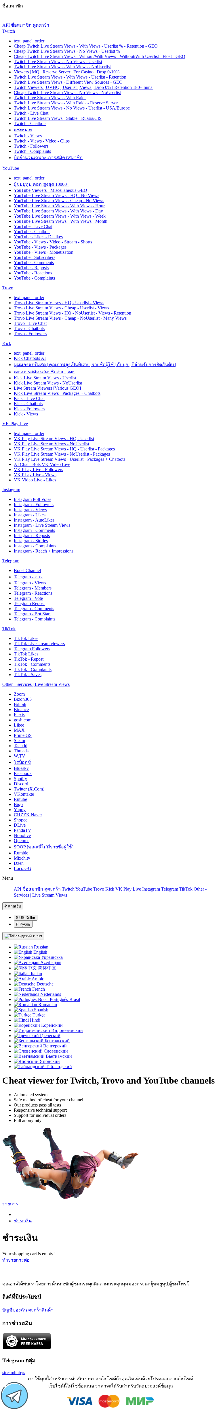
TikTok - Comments (32, 664)
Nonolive (22, 835)
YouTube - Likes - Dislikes (38, 236)
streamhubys (13, 1372)
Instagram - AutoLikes (34, 520)
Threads (21, 750)
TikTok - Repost (28, 659)
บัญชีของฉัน (14, 1309)
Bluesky (21, 768)
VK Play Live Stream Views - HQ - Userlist (54, 438)
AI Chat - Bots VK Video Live (42, 464)
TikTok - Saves (27, 674)
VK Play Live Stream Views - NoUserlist (51, 443)
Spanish (40, 1009)
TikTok (9, 628)
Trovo (7, 287)
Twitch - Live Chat (31, 113)
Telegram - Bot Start (32, 613)
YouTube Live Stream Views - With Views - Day (58, 210)
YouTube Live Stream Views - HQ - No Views (56, 195)
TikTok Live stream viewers (39, 643)
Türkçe (38, 1014)
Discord (21, 783)
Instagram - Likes (29, 514)
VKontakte (24, 794)
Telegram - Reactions (33, 593)
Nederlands (50, 994)
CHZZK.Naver (28, 814)
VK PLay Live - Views (35, 474)
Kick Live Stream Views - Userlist (45, 377)
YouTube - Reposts (31, 267)
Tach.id (20, 745)
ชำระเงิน (23, 1220)
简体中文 (46, 967)
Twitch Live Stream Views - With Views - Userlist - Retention (70, 77)
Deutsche (44, 983)
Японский (49, 1061)
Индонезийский (66, 1030)
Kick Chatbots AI (30, 358)
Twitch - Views (28, 135)
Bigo (18, 804)
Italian (36, 973)
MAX (19, 730)
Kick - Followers (29, 408)
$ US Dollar (25, 918)
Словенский (55, 1051)
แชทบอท (23, 129)
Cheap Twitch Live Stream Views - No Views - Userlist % (67, 51)
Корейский (51, 1025)
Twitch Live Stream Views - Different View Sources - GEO (68, 82)
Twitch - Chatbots (30, 123)
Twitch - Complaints (32, 151)
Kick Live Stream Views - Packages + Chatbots (57, 393)
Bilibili (20, 704)
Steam (19, 740)
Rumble (21, 852)
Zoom (19, 694)
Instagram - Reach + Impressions (43, 551)
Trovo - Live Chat (30, 323)
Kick (6, 343)
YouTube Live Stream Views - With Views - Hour (59, 205)
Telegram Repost (29, 603)
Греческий (49, 1035)
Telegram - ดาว (28, 576)
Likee (19, 725)
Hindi (34, 1020)
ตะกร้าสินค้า (41, 1309)
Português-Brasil (64, 999)
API (6, 25)
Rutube (20, 799)
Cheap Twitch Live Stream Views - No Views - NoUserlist (67, 92)
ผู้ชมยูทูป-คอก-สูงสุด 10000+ (41, 184)
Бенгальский (56, 1040)
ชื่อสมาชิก (21, 25)
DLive (20, 825)
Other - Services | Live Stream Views (36, 684)
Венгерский (54, 1045)
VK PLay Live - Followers (38, 469)
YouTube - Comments (34, 262)
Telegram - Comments (34, 608)
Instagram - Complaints (35, 545)
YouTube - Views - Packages (40, 247)
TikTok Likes (26, 638)
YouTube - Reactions (33, 272)
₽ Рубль (23, 924)
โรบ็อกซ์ (22, 762)
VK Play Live (15, 423)
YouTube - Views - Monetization (43, 252)
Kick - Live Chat (29, 398)
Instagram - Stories (31, 540)
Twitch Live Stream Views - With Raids (50, 97)
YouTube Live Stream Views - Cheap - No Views (59, 200)
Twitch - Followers (31, 146)
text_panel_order (29, 40)
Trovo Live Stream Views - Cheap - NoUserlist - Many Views (70, 318)
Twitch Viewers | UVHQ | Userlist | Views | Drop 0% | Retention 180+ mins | (84, 87)
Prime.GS (23, 735)
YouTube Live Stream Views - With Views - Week (60, 216)
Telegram (10, 560)
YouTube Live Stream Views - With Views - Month (60, 221)
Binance (21, 709)
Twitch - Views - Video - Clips (42, 140)
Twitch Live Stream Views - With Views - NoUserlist (62, 66)
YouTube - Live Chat (33, 226)
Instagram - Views (30, 509)
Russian (40, 946)
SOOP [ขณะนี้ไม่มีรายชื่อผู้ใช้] (43, 846)
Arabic (37, 978)
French (38, 989)
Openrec (21, 840)
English (39, 952)
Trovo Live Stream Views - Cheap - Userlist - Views (61, 307)
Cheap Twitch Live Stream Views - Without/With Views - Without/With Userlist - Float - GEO (99, 56)
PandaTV (22, 830)
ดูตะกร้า (41, 25)
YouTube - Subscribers (34, 257)
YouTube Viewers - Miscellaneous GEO (50, 190)
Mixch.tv (22, 858)
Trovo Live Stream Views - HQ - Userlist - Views (59, 302)
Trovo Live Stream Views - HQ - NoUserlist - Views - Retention (72, 313)
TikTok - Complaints (33, 669)
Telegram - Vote (28, 598)
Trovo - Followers (30, 333)
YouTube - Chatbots (32, 231)
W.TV (19, 756)
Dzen (19, 863)
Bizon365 (23, 699)
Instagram (11, 489)
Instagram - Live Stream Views (42, 525)
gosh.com (22, 719)
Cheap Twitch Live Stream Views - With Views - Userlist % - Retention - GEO (86, 46)
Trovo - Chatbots (29, 328)
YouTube (10, 168)
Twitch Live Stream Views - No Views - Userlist (58, 61)
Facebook (23, 773)
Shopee (20, 819)
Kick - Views (26, 413)
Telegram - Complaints (34, 618)
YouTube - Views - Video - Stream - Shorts (53, 241)
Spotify (20, 778)
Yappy (20, 809)
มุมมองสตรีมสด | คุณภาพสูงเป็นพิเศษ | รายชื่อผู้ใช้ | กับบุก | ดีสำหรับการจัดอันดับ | (95, 364)
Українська (51, 957)
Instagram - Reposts (32, 535)
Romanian (47, 1004)
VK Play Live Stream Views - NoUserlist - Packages (62, 454)
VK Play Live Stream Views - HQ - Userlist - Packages (64, 448)
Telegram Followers (32, 648)
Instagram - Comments (34, 530)
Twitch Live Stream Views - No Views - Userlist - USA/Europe (72, 108)
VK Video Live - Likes (35, 479)
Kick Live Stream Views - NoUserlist (48, 382)
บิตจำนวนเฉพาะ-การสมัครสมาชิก (48, 157)
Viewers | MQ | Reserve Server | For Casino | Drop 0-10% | (67, 71)
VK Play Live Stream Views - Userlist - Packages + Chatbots (69, 459)
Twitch (8, 31)
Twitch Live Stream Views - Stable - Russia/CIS (58, 118)
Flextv (19, 714)
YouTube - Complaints (34, 278)
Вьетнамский (58, 1056)
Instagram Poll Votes (32, 499)
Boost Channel (27, 570)
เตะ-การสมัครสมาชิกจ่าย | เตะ (44, 371)
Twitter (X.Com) (29, 789)
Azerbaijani (50, 962)
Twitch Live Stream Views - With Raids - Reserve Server (66, 102)
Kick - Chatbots (28, 403)
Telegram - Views (30, 582)
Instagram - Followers (34, 504)
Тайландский (58, 1066)
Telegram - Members (33, 588)
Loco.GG (22, 868)
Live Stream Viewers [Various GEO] (47, 388)
